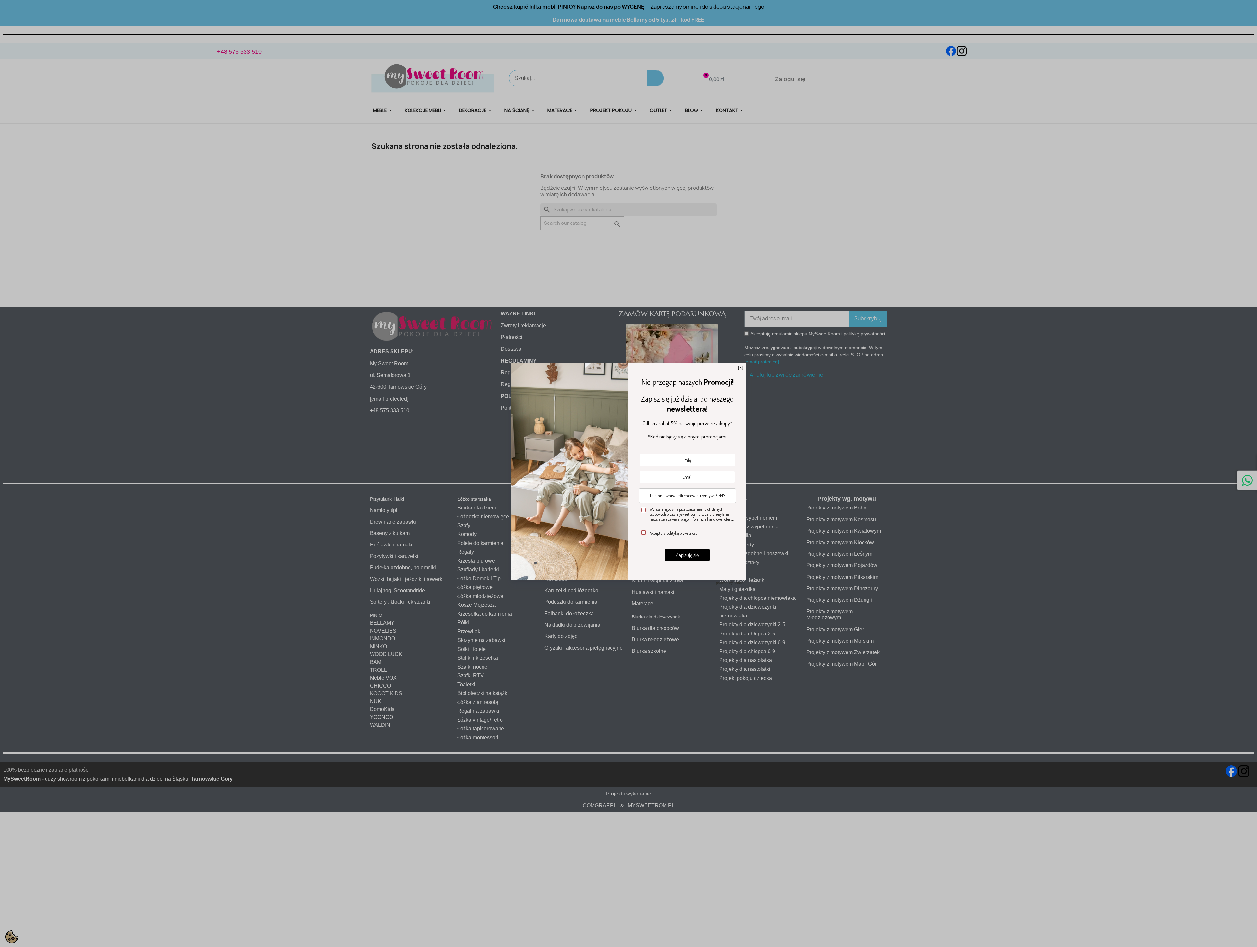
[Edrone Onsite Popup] (628, 473)
